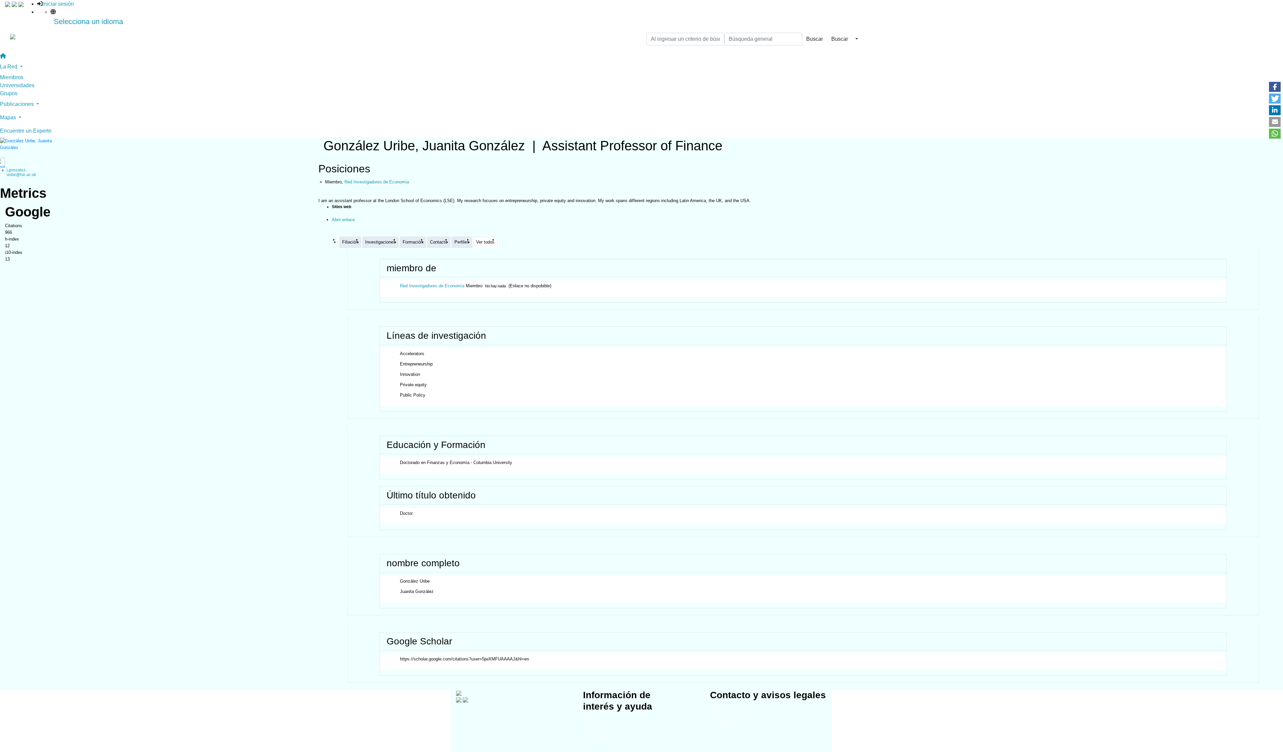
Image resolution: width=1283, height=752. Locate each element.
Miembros (11, 77)
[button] (1275, 87)
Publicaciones (596, 737)
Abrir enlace (343, 219)
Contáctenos (722, 726)
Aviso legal (720, 720)
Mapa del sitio (723, 706)
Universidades (17, 85)
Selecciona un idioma (88, 21)
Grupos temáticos (600, 731)
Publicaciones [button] (17, 104)
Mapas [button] (8, 117)
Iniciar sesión (58, 4)
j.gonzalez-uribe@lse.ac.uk (21, 172)
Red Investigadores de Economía (432, 285)
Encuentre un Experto (25, 131)
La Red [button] (9, 66)
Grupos (8, 93)
